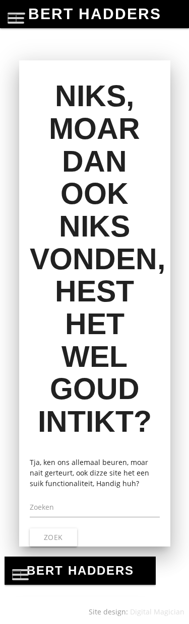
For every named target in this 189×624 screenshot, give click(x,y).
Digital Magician (157, 611)
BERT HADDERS (94, 14)
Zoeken (42, 507)
